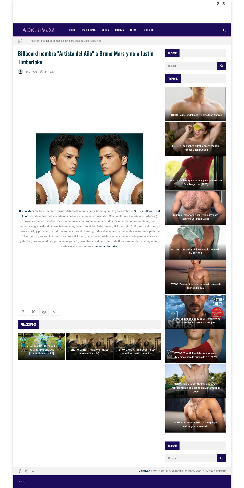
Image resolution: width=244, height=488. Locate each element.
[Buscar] (224, 30)
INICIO (72, 30)
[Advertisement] (122, 14)
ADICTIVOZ (31, 71)
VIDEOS (105, 30)
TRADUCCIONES (88, 30)
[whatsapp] (44, 312)
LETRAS (133, 30)
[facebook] (217, 3)
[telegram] (54, 312)
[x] (223, 3)
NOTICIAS (119, 30)
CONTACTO (149, 30)
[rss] (32, 471)
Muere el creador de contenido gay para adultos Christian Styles (66, 40)
